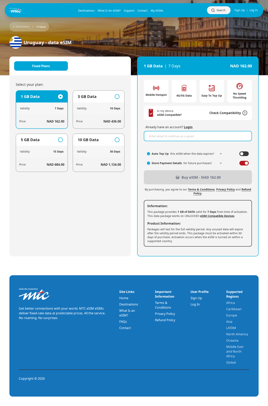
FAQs (123, 321)
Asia (229, 321)
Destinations (128, 304)
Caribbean (234, 309)
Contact (125, 328)
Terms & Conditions (201, 189)
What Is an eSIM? (127, 312)
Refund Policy (165, 320)
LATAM (231, 328)
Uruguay (41, 26)
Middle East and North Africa (234, 351)
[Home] (22, 10)
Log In (254, 10)
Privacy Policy (225, 189)
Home (123, 298)
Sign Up (239, 10)
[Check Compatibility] (244, 113)
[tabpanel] (70, 131)
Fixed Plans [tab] (41, 66)
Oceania (232, 340)
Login (188, 127)
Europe (231, 315)
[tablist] (70, 66)
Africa (230, 303)
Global (231, 362)
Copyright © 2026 (32, 378)
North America (237, 334)
